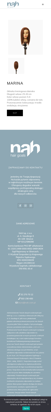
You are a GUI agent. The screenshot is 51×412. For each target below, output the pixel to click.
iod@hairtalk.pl (38, 327)
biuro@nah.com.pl (27, 302)
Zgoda (26, 408)
